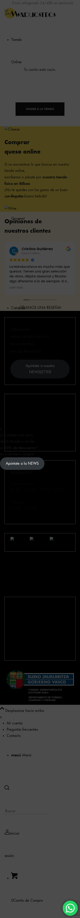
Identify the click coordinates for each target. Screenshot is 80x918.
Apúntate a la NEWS (22, 463)
